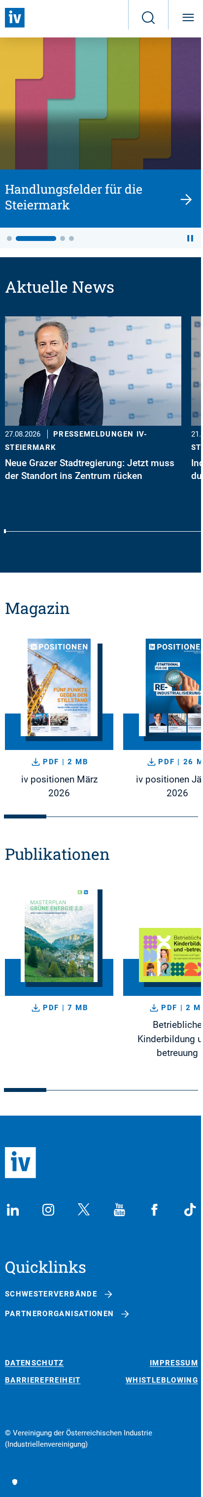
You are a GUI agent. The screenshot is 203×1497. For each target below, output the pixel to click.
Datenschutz (34, 1363)
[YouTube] (119, 1209)
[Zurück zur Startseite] (15, 18)
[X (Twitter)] (84, 1209)
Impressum (174, 1363)
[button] (9, 238)
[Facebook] (155, 1209)
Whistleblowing (162, 1380)
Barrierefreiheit (43, 1380)
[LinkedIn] (13, 1209)
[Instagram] (48, 1209)
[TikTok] (190, 1209)
